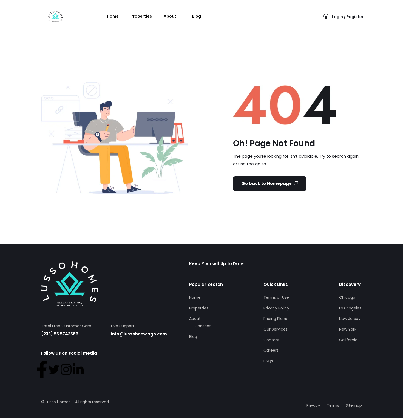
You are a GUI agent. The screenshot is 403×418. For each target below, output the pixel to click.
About (170, 16)
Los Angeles (350, 308)
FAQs (268, 361)
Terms (333, 405)
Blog (196, 16)
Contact (203, 326)
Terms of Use (276, 297)
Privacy (313, 405)
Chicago (347, 297)
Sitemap (354, 405)
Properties (141, 16)
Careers (271, 350)
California (348, 340)
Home (113, 16)
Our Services (275, 329)
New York (347, 329)
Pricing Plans (275, 318)
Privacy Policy (276, 308)
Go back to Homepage (267, 183)
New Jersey (350, 318)
